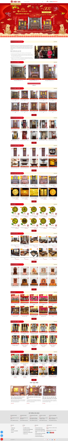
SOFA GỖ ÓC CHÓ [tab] (14, 233)
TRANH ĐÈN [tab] (13, 204)
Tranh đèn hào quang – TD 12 (15, 227)
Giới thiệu (12, 429)
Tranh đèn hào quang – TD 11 (15, 215)
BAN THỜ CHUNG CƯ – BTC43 (43, 129)
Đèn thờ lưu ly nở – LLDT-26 (34, 375)
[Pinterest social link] (53, 432)
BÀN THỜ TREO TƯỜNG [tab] (15, 145)
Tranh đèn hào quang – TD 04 (43, 227)
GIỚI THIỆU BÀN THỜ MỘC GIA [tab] (16, 41)
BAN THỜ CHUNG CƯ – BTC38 (43, 140)
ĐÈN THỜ (12, 351)
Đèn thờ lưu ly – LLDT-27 (43, 375)
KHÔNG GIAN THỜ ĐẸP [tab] (15, 62)
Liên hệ (12, 432)
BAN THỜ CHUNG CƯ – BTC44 (34, 129)
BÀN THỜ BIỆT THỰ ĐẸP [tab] (15, 88)
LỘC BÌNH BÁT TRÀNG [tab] (15, 321)
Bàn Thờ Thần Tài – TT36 (52, 286)
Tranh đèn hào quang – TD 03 (53, 227)
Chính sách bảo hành (26, 430)
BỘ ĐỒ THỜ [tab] (13, 292)
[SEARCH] (42, 1)
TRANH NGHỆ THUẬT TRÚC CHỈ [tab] (17, 173)
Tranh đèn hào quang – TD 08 (43, 215)
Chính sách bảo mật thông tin (40, 429)
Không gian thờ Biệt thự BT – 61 (49, 80)
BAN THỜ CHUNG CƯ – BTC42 (53, 129)
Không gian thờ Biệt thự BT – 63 (18, 80)
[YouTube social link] (51, 432)
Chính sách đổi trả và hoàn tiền (40, 433)
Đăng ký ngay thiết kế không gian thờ (34, 83)
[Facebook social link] (47, 432)
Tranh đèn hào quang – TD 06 (24, 227)
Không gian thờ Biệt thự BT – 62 (33, 80)
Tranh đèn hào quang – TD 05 (34, 227)
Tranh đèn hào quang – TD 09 (34, 215)
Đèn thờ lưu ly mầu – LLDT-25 (53, 375)
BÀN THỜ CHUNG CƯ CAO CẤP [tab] (16, 117)
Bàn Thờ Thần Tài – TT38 (34, 286)
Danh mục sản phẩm (14, 430)
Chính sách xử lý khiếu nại (39, 436)
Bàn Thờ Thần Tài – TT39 (24, 286)
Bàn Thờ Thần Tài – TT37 (43, 286)
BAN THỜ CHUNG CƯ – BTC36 (53, 140)
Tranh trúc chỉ (25, 433)
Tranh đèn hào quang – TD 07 (53, 215)
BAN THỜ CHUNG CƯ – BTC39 (34, 140)
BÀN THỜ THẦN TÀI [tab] (14, 264)
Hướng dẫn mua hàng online (27, 432)
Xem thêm (55, 41)
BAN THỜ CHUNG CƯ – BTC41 (15, 140)
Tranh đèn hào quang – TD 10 (24, 215)
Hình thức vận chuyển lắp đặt (28, 429)
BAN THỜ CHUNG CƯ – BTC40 (24, 140)
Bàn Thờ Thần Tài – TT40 (15, 286)
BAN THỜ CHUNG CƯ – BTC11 (15, 129)
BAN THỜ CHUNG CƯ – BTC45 (25, 129)
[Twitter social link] (48, 432)
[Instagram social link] (50, 432)
